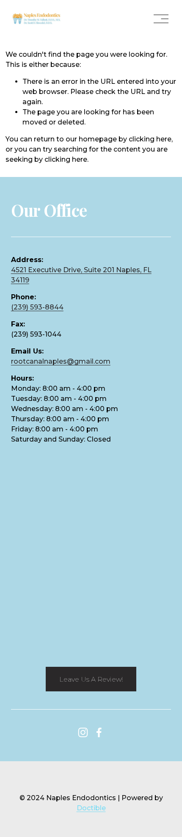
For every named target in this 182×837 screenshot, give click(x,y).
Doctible (91, 808)
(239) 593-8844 (37, 307)
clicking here (150, 139)
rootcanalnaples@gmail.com (60, 361)
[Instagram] (83, 732)
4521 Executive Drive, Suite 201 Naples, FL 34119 (81, 275)
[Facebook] (99, 732)
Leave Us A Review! (91, 679)
